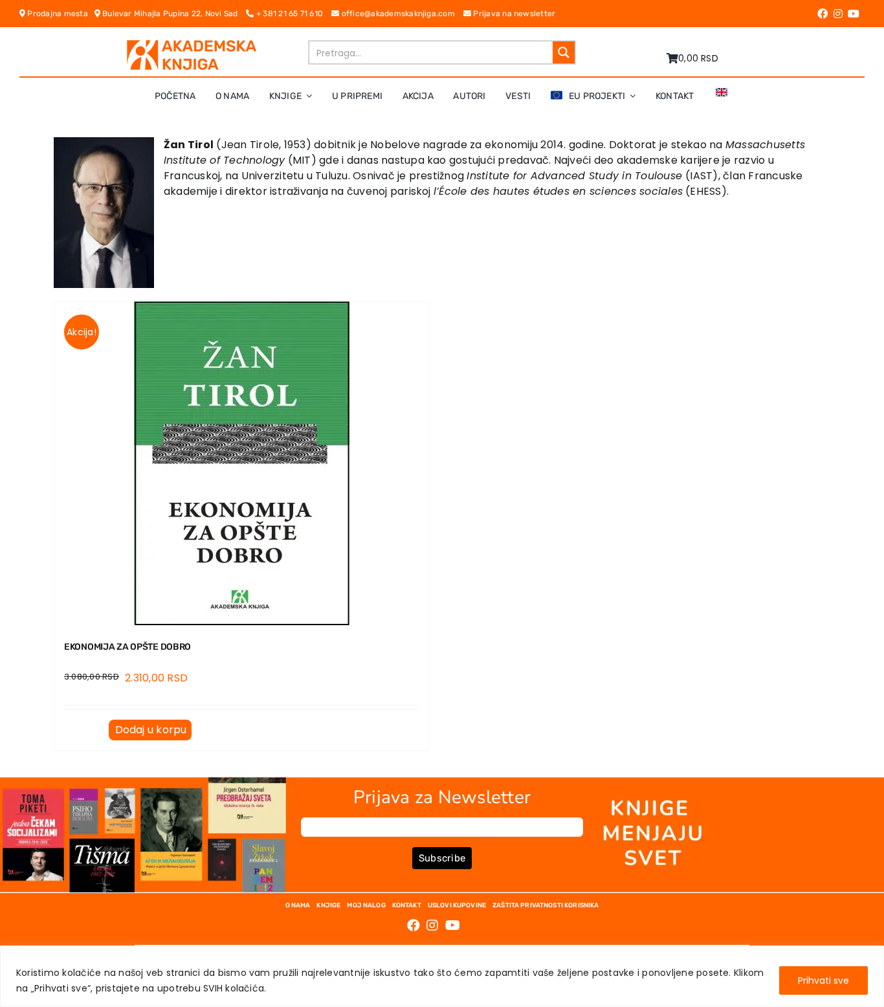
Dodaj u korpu (151, 729)
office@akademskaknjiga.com (401, 13)
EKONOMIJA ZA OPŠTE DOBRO (127, 646)
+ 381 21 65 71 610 (292, 13)
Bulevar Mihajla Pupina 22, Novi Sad (173, 13)
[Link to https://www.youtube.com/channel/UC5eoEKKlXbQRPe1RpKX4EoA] (853, 13)
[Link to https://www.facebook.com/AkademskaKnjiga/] (822, 13)
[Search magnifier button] (564, 52)
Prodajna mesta (59, 13)
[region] (442, 976)
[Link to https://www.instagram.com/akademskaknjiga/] (838, 13)
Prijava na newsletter (513, 13)
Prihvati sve (823, 980)
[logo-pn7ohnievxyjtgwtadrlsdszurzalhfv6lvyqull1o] (191, 45)
